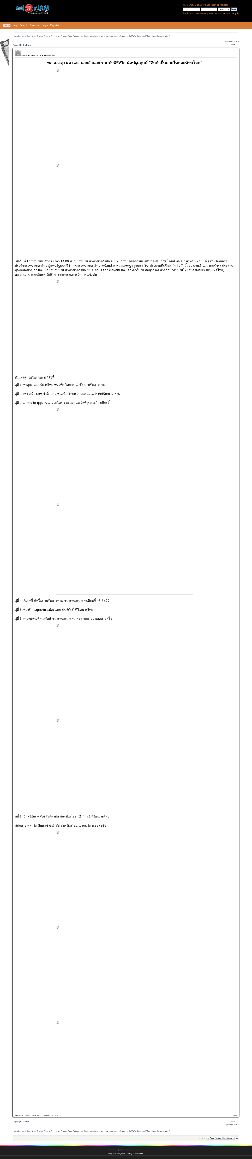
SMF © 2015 (124, 1150)
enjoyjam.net (115, 1153)
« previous (229, 41)
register (224, 5)
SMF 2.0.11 (113, 1150)
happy (86, 36)
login (213, 5)
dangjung (94, 36)
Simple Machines (136, 1150)
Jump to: (202, 1138)
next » (236, 41)
